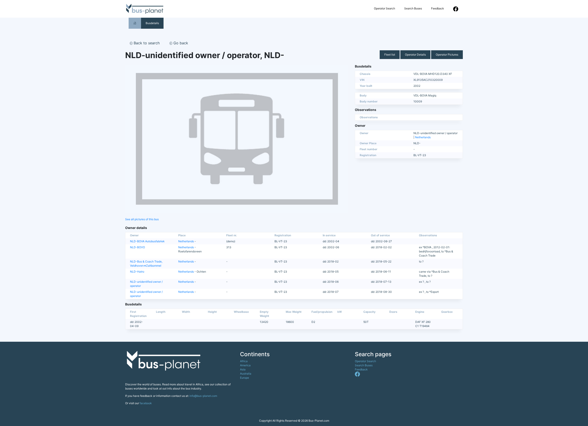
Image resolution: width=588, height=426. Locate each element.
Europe (244, 377)
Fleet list (389, 54)
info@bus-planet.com (203, 396)
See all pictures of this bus (142, 219)
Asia (243, 369)
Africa (244, 361)
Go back (180, 43)
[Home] (134, 23)
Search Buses (413, 8)
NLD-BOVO (137, 247)
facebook (146, 403)
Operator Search (384, 8)
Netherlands (423, 137)
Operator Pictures (447, 54)
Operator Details (415, 54)
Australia (245, 373)
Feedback (437, 8)
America (245, 365)
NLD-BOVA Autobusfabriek (147, 241)
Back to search (146, 43)
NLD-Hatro (137, 271)
